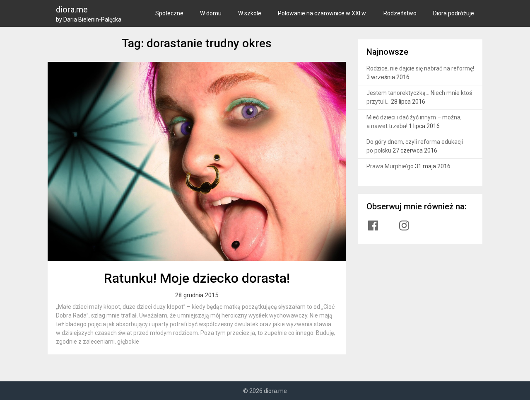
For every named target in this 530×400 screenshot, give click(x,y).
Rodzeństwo (400, 13)
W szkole (249, 13)
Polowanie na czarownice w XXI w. (322, 13)
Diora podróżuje (453, 13)
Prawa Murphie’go (390, 166)
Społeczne (169, 13)
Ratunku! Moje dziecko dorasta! (197, 278)
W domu (211, 13)
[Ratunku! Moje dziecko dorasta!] (197, 161)
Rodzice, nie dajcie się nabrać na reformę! (420, 68)
